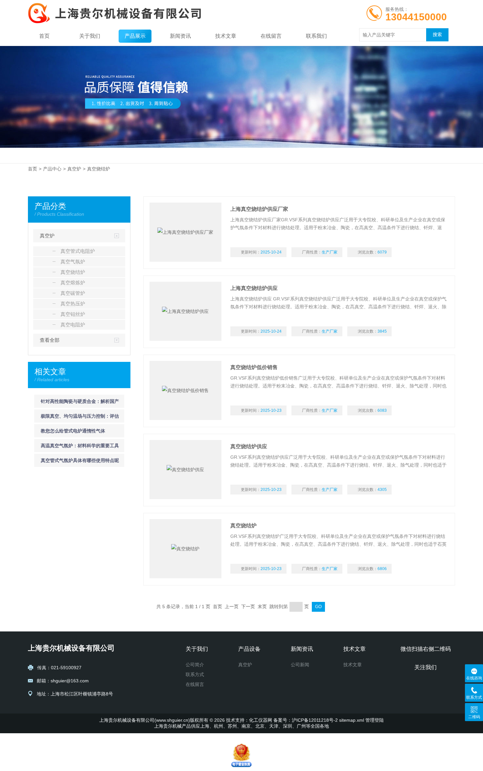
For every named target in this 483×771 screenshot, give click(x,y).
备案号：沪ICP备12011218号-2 (305, 720)
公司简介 (195, 664)
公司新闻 (300, 664)
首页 (44, 36)
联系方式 (195, 674)
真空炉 (74, 168)
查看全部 (49, 340)
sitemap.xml (351, 720)
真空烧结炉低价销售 (254, 367)
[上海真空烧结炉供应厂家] (185, 232)
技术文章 (225, 36)
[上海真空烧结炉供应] (185, 311)
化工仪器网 (260, 720)
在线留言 (271, 36)
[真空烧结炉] (185, 548)
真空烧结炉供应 (248, 446)
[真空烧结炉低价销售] (185, 390)
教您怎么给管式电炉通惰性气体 (73, 430)
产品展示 (135, 36)
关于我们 (89, 36)
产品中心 (52, 168)
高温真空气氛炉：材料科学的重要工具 (80, 445)
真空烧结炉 (98, 168)
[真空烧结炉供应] (185, 469)
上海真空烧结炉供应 (254, 288)
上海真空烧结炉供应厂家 (259, 209)
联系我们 (316, 36)
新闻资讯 (180, 36)
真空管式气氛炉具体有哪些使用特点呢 (80, 460)
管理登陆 (374, 720)
